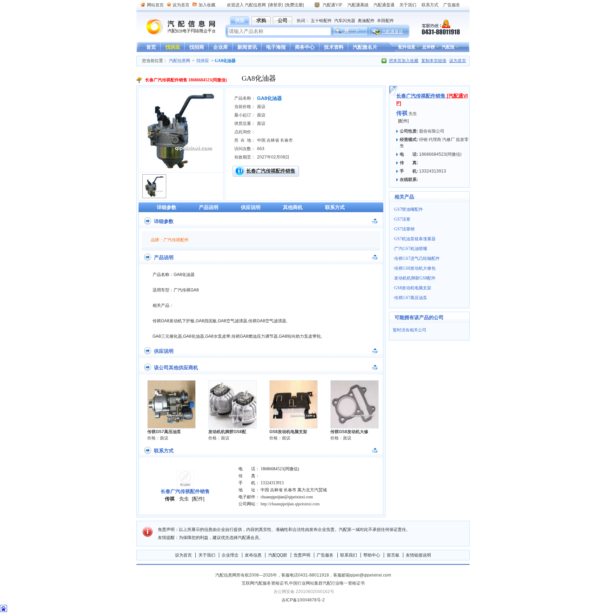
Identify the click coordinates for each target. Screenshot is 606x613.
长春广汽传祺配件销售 (270, 171)
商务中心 (305, 47)
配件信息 (406, 47)
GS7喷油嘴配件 (408, 209)
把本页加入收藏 (403, 60)
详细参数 (166, 207)
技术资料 (334, 47)
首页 (151, 47)
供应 (240, 20)
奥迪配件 (366, 20)
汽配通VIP (332, 4)
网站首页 (155, 4)
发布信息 (253, 555)
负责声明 (302, 555)
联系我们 (348, 555)
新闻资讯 (247, 47)
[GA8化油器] (181, 167)
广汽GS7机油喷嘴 (410, 248)
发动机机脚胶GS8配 (227, 431)
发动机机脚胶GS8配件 (415, 278)
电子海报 (276, 47)
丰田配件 (385, 20)
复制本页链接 (433, 60)
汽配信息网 (176, 27)
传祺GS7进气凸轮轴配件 (417, 258)
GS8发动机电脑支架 (288, 431)
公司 (283, 20)
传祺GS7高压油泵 (164, 431)
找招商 (196, 47)
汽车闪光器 (344, 20)
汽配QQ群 (277, 555)
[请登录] (275, 4)
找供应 (173, 47)
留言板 (393, 555)
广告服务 (451, 4)
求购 (261, 20)
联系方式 (430, 4)
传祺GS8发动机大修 (349, 431)
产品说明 (208, 207)
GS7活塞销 (404, 229)
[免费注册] (294, 4)
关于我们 (407, 4)
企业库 (220, 47)
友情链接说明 (418, 555)
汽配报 (448, 47)
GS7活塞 (402, 219)
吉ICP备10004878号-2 (303, 600)
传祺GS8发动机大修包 (415, 268)
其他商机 (293, 207)
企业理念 (230, 555)
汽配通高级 (358, 4)
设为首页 (181, 4)
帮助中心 (371, 555)
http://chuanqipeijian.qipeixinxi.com (290, 503)
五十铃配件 (321, 20)
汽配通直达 (392, 31)
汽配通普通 (384, 4)
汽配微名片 (365, 47)
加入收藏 (206, 4)
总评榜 (428, 47)
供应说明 (251, 207)
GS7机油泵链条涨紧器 (415, 238)
